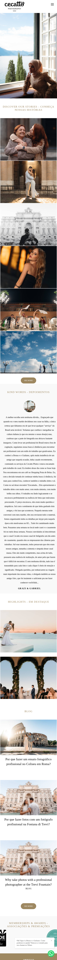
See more (28, 380)
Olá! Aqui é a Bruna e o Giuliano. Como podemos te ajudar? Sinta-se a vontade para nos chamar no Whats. (32, 943)
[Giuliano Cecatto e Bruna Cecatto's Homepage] (14, 6)
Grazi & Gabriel (28, 588)
